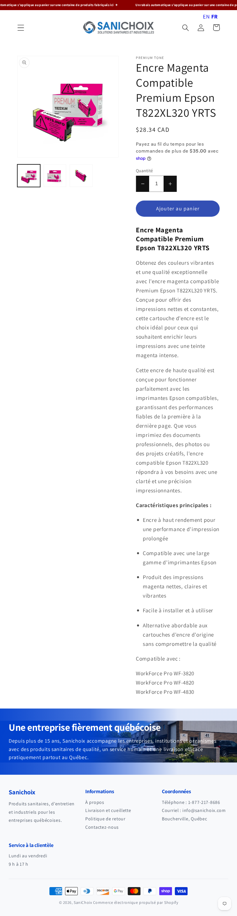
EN (206, 16)
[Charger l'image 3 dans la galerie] (81, 175)
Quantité (144, 170)
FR (214, 16)
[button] (21, 27)
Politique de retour (105, 819)
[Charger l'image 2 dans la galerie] (55, 175)
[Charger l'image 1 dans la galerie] (28, 175)
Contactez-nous (102, 827)
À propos (94, 802)
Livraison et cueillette (108, 810)
